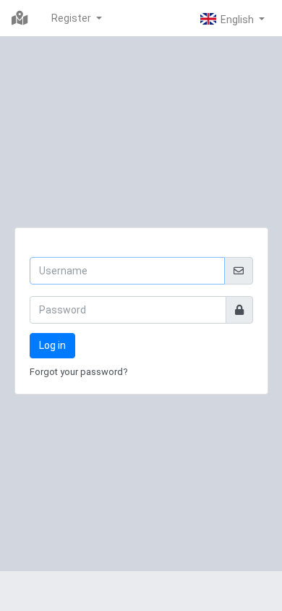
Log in (52, 345)
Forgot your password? (79, 371)
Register (72, 18)
